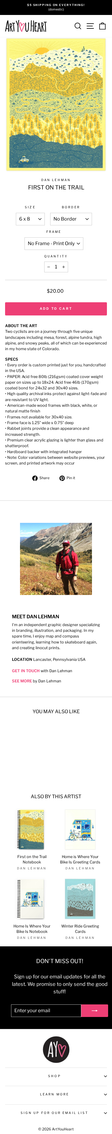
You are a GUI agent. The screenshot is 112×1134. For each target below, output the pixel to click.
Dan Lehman (56, 180)
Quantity (56, 256)
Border (71, 207)
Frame (53, 232)
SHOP (54, 1076)
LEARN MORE (54, 1094)
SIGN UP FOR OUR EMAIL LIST (54, 1113)
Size (30, 207)
